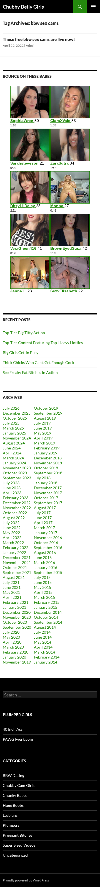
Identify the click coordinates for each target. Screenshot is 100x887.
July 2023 (11, 482)
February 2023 (15, 497)
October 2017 (46, 497)
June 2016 (43, 557)
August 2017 (45, 507)
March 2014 (44, 652)
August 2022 (14, 517)
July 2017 (42, 512)
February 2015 (46, 602)
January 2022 (14, 552)
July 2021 (11, 582)
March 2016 (44, 562)
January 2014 (45, 662)
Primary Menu (93, 6)
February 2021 (15, 602)
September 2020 (17, 627)
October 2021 (15, 567)
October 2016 (46, 542)
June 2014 (43, 637)
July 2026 (11, 408)
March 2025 (13, 428)
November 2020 (17, 617)
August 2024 (14, 443)
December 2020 (17, 612)
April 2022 (12, 537)
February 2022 (15, 547)
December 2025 (17, 413)
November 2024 (17, 438)
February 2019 (46, 448)
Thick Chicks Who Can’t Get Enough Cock (38, 362)
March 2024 (13, 458)
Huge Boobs (13, 805)
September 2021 (17, 572)
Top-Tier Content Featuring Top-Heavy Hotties (43, 342)
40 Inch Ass (12, 729)
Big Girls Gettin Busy (20, 352)
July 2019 (42, 423)
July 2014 (42, 632)
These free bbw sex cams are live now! (39, 39)
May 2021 (11, 592)
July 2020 (11, 632)
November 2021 (17, 562)
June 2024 (12, 448)
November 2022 (17, 507)
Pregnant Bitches (17, 835)
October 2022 (15, 512)
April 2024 (12, 453)
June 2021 (12, 587)
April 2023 (12, 492)
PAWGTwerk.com (18, 739)
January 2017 (45, 532)
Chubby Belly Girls (23, 7)
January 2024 (14, 463)
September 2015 (48, 572)
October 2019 (46, 408)
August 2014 (45, 627)
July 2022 (11, 522)
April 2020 (12, 642)
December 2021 (17, 557)
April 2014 (43, 647)
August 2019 (45, 418)
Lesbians (10, 815)
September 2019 (48, 413)
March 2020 (13, 647)
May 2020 (11, 637)
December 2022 (17, 502)
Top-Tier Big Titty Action (24, 332)
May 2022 (11, 532)
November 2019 (17, 662)
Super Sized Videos (19, 845)
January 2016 (45, 567)
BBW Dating (13, 775)
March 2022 (13, 542)
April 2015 (43, 592)
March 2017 (44, 527)
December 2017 (48, 487)
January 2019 (45, 453)
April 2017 (43, 522)
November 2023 (17, 467)
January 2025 (14, 433)
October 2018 (46, 467)
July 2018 (42, 477)
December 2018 (48, 458)
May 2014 (42, 642)
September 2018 (48, 472)
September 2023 (17, 477)
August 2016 (45, 552)
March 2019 (44, 443)
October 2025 (15, 418)
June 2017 (43, 517)
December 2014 (48, 612)
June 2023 (12, 487)
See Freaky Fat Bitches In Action (30, 372)
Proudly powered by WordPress (26, 880)
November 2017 (48, 492)
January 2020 (14, 657)
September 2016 (48, 547)
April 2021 (12, 597)
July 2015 (42, 577)
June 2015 (43, 582)
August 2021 (14, 577)
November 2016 (48, 537)
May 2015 (42, 587)
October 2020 (15, 622)
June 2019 (43, 428)
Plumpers (11, 825)
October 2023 (15, 472)
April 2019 (43, 438)
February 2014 (46, 657)
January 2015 (45, 607)
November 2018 (48, 463)
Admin (31, 45)
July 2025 (11, 423)
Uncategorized (15, 855)
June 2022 (12, 527)
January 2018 (45, 482)
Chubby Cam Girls (18, 785)
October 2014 (46, 617)
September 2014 (48, 622)
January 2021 (14, 607)
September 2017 (48, 502)
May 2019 (42, 433)
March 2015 (44, 597)
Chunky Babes (15, 795)
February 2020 (15, 652)
